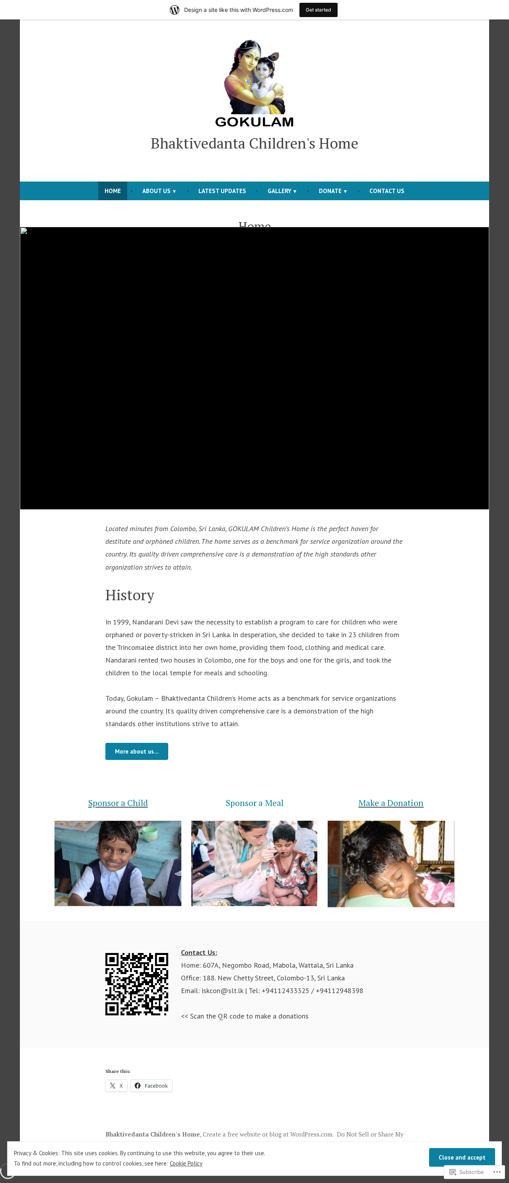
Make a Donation (391, 802)
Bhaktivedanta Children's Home (254, 143)
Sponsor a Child (118, 802)
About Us (156, 191)
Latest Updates (222, 191)
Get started (318, 10)
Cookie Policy (186, 1163)
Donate (330, 191)
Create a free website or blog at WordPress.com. (268, 1134)
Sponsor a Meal (255, 802)
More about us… (137, 751)
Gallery (279, 191)
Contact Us (386, 191)
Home (113, 191)
